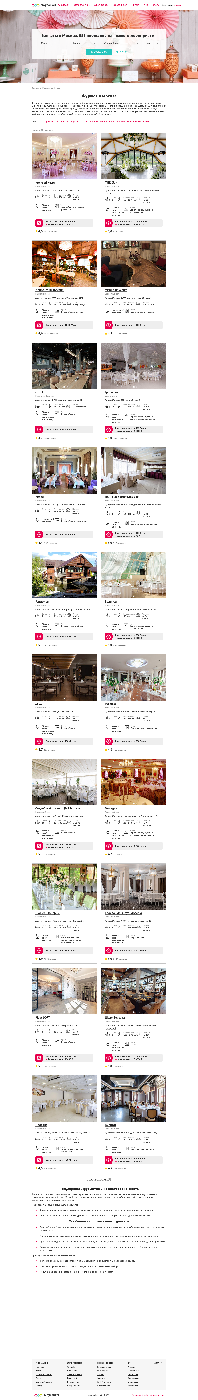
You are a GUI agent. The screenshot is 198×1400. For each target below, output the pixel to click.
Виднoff (110, 1125)
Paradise (110, 704)
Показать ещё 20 (99, 1179)
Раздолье (42, 601)
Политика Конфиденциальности (148, 1395)
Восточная (133, 1386)
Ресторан (40, 1367)
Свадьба (71, 1367)
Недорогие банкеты (138, 121)
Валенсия (111, 601)
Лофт (38, 1378)
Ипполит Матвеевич (49, 290)
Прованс (41, 1125)
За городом (102, 1371)
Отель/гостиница (44, 1374)
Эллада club (113, 808)
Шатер (39, 1386)
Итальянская (133, 1378)
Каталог (46, 88)
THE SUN (111, 182)
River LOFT (42, 1017)
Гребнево (111, 392)
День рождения (74, 1374)
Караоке (101, 1378)
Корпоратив (73, 1382)
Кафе (38, 1371)
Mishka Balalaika (116, 290)
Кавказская (133, 1374)
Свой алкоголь (104, 1367)
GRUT (39, 392)
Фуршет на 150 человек (84, 121)
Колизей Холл (45, 182)
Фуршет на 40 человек (57, 121)
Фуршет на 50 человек (112, 121)
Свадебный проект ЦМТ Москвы (58, 808)
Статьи (156, 5)
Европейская (133, 1371)
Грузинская (133, 1382)
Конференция (73, 1386)
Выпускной (72, 1378)
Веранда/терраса (44, 1382)
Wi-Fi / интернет (104, 1382)
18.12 (38, 704)
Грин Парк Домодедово (122, 496)
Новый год (72, 1371)
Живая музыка (103, 1386)
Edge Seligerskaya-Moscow (123, 913)
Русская (131, 1367)
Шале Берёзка (115, 1017)
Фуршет (58, 88)
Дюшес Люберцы (47, 913)
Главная (35, 88)
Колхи (39, 496)
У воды (100, 1374)
